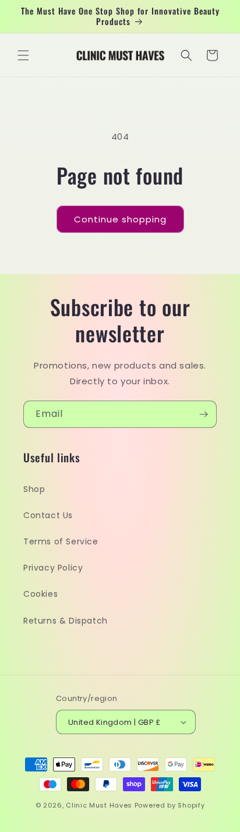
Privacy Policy (53, 567)
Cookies (40, 594)
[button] (23, 55)
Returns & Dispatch (65, 620)
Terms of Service (60, 541)
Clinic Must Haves (99, 805)
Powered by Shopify (170, 805)
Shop (34, 489)
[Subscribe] (203, 414)
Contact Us (48, 515)
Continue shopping (120, 219)
